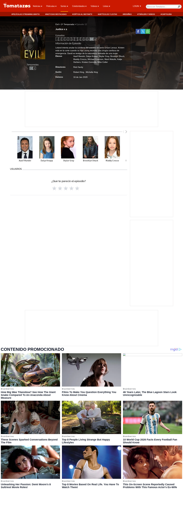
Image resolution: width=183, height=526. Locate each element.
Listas (106, 6)
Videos (94, 6)
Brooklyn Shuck (117, 56)
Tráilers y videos (146, 14)
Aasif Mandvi (79, 56)
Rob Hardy (78, 67)
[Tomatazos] (15, 6)
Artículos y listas (108, 14)
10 (85, 39)
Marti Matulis (110, 59)
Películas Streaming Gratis (26, 14)
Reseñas (128, 14)
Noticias (37, 6)
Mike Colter (103, 62)
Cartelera (167, 14)
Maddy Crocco (79, 59)
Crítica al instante (82, 14)
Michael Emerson (95, 59)
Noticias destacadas (56, 14)
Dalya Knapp (92, 56)
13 (95, 39)
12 (92, 39)
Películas (50, 6)
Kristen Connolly (89, 62)
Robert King (79, 72)
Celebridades (78, 6)
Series (64, 6)
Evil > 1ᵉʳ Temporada (65, 24)
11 (88, 39)
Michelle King (92, 72)
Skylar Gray (104, 56)
